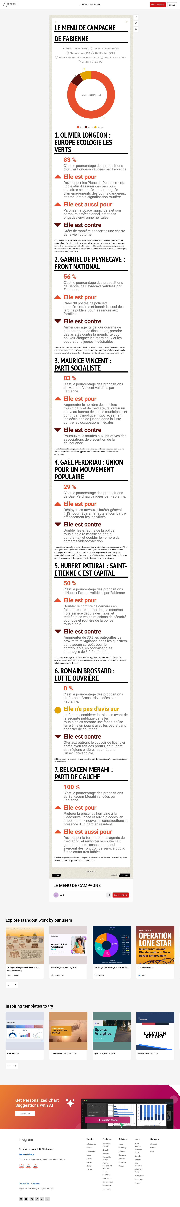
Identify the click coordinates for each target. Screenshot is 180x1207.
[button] (81, 127)
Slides (89, 1166)
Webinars (138, 1160)
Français (50, 1189)
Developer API (140, 1176)
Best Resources (138, 1164)
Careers (153, 1148)
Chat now (35, 1183)
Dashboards (91, 1151)
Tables (89, 1162)
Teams (121, 1166)
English (21, 1189)
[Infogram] (10, 5)
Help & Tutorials (138, 1145)
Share (57, 875)
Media (121, 1144)
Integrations (107, 1186)
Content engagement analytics (107, 1165)
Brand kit (106, 1154)
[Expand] (135, 17)
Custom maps (108, 1182)
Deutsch (28, 1189)
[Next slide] (14, 984)
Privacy (30, 1154)
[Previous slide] (8, 984)
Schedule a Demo (138, 1170)
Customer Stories (138, 1151)
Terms (22, 1154)
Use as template (157, 5)
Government (123, 1155)
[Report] (135, 29)
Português (36, 1189)
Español (43, 1189)
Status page (139, 1179)
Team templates (106, 1173)
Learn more (25, 1113)
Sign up (172, 5)
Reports (89, 1148)
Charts (89, 1159)
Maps (89, 1155)
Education (122, 1162)
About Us (153, 1144)
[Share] (135, 23)
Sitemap (137, 1183)
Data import (107, 1178)
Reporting (122, 1151)
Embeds (106, 1150)
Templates (106, 1189)
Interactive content (106, 1145)
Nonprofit (122, 1159)
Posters (89, 1170)
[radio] (76, 48)
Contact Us (24, 1183)
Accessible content (107, 1158)
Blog (152, 1151)
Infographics (91, 1144)
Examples (138, 1156)
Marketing (122, 1148)
